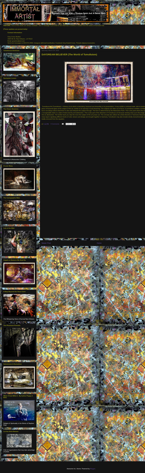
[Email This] (67, 124)
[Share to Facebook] (73, 124)
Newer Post (46, 243)
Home (99, 243)
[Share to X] (71, 124)
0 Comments (55, 124)
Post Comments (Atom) (103, 249)
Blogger (92, 469)
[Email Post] (62, 124)
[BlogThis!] (69, 124)
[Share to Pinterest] (75, 124)
